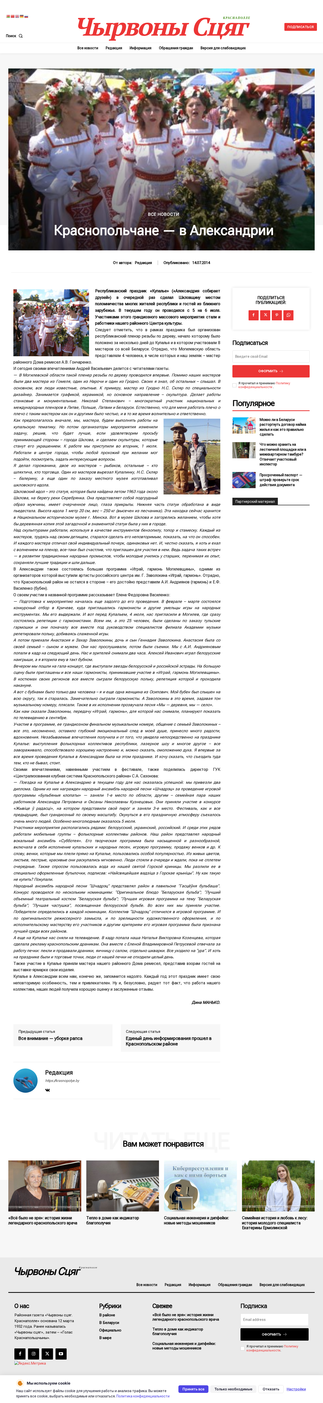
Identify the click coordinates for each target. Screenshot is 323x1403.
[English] (17, 16)
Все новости (163, 214)
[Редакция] (25, 1080)
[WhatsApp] (288, 315)
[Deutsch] (22, 16)
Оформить (268, 371)
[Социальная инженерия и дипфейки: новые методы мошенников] (200, 1185)
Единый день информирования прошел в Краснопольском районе (169, 1041)
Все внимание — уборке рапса (50, 1038)
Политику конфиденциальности (264, 385)
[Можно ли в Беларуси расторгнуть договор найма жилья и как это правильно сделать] (244, 425)
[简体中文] (13, 16)
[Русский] (26, 16)
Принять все (193, 1389)
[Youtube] (61, 1354)
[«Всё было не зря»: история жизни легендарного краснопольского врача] (44, 1185)
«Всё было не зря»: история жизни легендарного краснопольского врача (42, 1220)
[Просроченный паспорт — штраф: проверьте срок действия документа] (244, 480)
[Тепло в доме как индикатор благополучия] (122, 1185)
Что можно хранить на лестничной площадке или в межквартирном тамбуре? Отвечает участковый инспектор (283, 454)
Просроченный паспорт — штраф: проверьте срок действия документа (281, 480)
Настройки (296, 1389)
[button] (15, 36)
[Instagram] (33, 1354)
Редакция (143, 262)
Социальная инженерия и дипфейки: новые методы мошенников (196, 1220)
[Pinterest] (277, 315)
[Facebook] (254, 315)
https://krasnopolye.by (62, 1081)
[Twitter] (265, 315)
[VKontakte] (47, 1089)
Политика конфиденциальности (143, 1396)
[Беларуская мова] (8, 16)
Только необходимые (233, 1389)
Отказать (271, 1389)
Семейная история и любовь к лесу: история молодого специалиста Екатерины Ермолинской (275, 1223)
